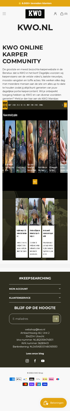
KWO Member (50, 98)
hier (30, 98)
